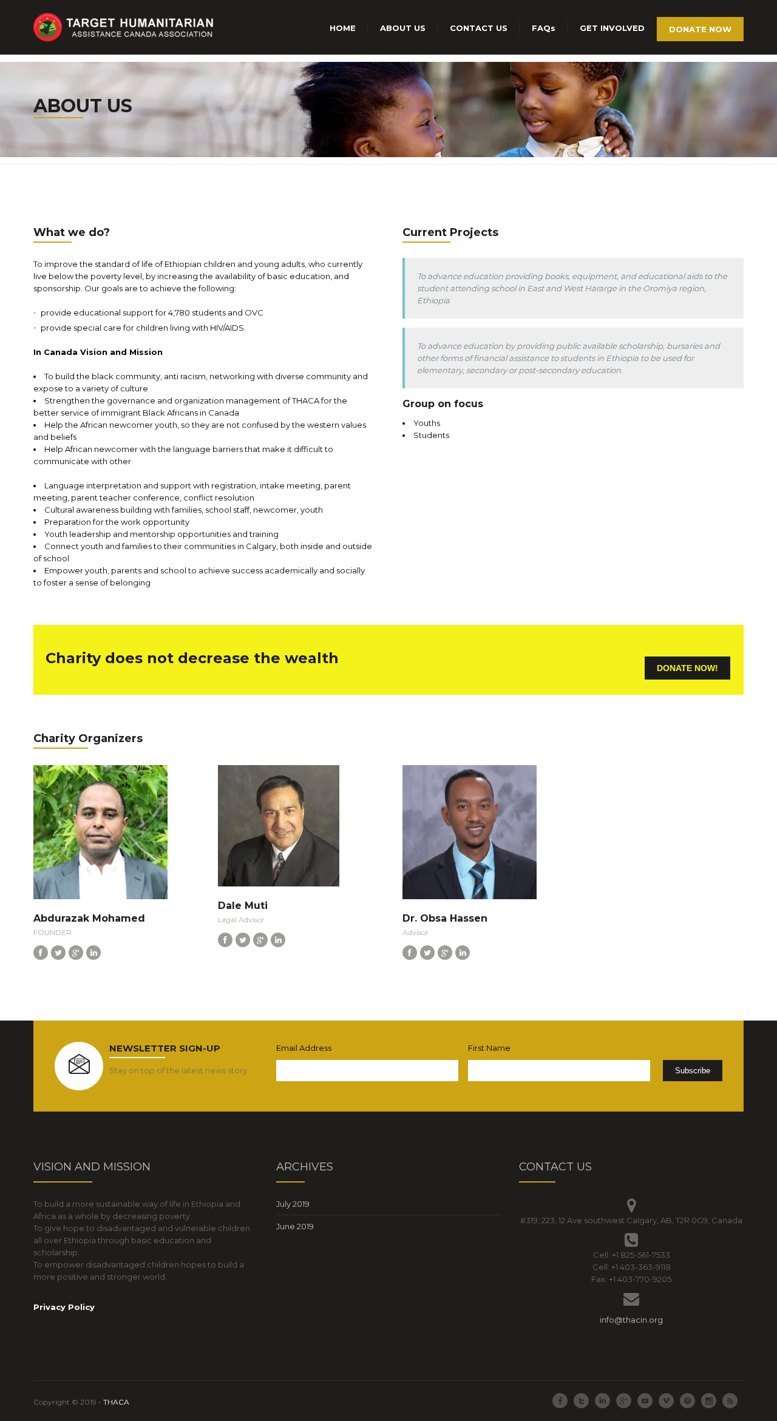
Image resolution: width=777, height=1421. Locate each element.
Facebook (560, 1400)
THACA (116, 1401)
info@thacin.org (631, 1320)
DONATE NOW (700, 29)
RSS (730, 1400)
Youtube (645, 1400)
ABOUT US (403, 28)
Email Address (303, 1048)
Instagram (708, 1400)
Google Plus (623, 1400)
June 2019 (295, 1226)
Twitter (581, 1400)
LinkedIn (602, 1400)
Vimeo (666, 1400)
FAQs (543, 28)
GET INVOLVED (612, 28)
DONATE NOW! (687, 668)
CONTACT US (478, 28)
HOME (343, 28)
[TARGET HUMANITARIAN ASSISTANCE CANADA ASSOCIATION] (124, 27)
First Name (489, 1048)
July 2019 (293, 1204)
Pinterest (687, 1400)
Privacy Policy (64, 1307)
